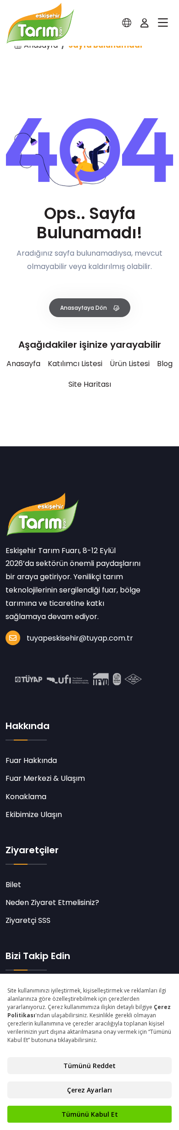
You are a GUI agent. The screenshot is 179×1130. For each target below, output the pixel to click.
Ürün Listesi (130, 363)
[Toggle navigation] (163, 23)
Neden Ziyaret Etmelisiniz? (52, 902)
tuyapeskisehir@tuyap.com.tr (80, 638)
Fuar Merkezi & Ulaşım (45, 778)
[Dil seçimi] (126, 23)
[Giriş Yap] (144, 23)
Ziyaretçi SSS (28, 920)
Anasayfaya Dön (84, 308)
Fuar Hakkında (31, 760)
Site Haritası (89, 384)
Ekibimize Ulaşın (34, 814)
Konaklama (26, 796)
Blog (165, 363)
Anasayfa (23, 363)
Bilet (13, 884)
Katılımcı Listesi (75, 363)
